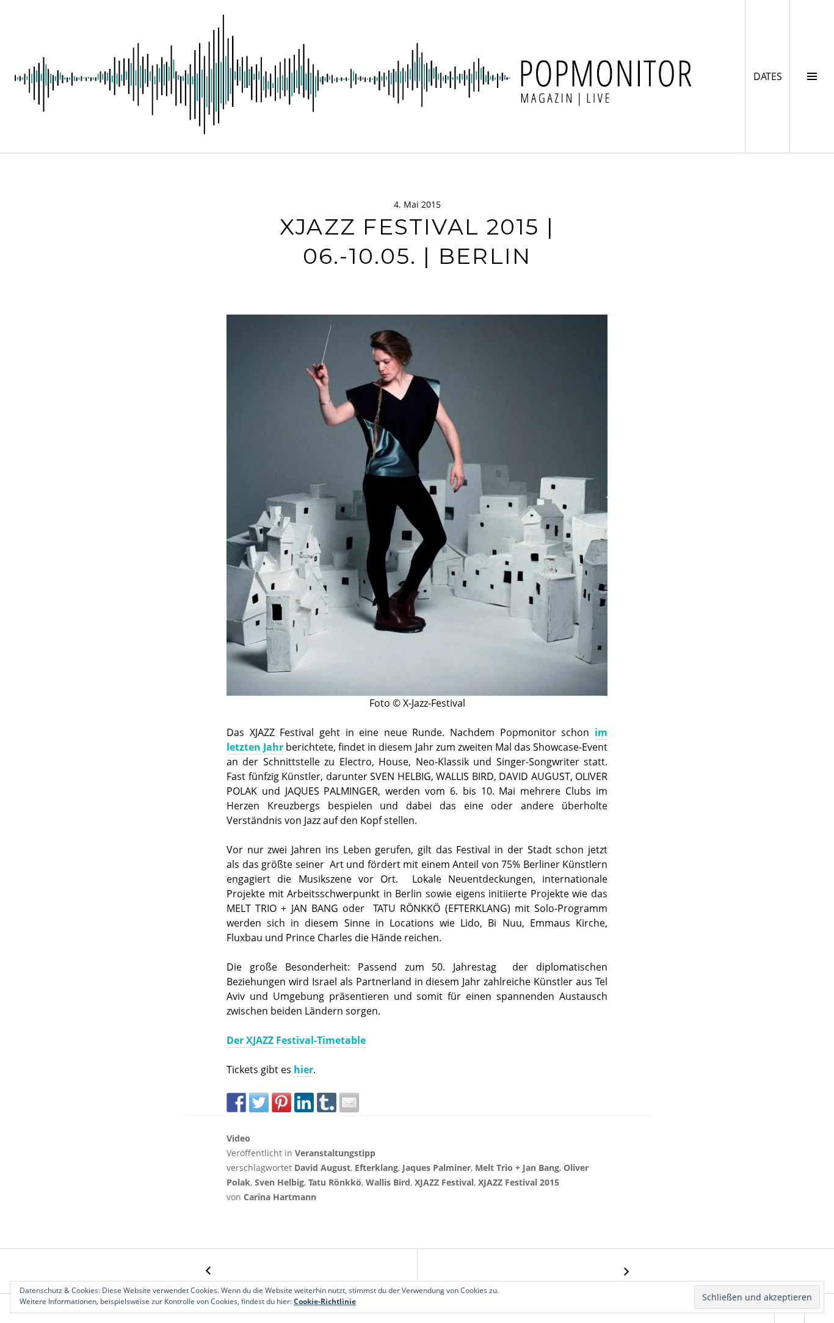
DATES (771, 76)
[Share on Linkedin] (304, 1102)
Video (238, 1138)
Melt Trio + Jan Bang (517, 1167)
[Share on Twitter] (259, 1102)
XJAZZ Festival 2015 (518, 1182)
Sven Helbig (279, 1182)
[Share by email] (349, 1102)
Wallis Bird (388, 1182)
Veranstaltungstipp (335, 1153)
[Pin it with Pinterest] (281, 1102)
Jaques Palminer (436, 1167)
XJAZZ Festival (444, 1182)
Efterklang (376, 1167)
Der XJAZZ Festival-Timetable (296, 1040)
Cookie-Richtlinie (325, 1301)
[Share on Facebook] (236, 1102)
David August (322, 1167)
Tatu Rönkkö (334, 1182)
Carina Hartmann (280, 1197)
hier (303, 1069)
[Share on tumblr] (326, 1102)
